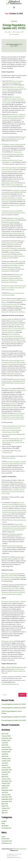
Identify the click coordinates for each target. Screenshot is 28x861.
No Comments (15, 34)
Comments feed (6, 841)
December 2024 (6, 749)
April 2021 (4, 788)
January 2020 (6, 794)
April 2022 (4, 776)
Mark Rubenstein (18, 667)
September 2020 (7, 790)
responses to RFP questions (12, 325)
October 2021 (5, 783)
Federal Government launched (12, 574)
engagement (18, 381)
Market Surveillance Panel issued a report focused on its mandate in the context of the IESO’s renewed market (13, 287)
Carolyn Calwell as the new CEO (10, 304)
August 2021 (5, 785)
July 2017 (4, 810)
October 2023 (6, 761)
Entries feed (5, 838)
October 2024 (6, 752)
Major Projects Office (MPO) (9, 575)
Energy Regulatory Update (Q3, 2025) (14, 26)
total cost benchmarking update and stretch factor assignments (12, 278)
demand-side (12, 438)
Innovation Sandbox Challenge (15, 265)
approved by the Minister (18, 312)
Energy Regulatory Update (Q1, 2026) (13, 704)
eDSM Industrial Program (8, 458)
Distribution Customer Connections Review (14, 144)
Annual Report (5, 271)
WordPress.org (6, 843)
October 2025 (6, 740)
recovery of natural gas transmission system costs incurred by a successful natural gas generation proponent (13, 336)
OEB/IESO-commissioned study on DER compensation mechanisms (13, 256)
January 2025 (6, 747)
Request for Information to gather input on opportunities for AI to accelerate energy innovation (13, 592)
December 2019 (6, 797)
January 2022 (6, 779)
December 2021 (6, 781)
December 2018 (6, 801)
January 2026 (6, 736)
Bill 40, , (13, 504)
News (3, 823)
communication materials (13, 244)
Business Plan (5, 312)
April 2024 (4, 756)
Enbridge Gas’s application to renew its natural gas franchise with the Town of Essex (14, 89)
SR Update (14, 21)
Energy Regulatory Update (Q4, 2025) (13, 707)
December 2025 (6, 738)
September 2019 (6, 799)
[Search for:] (9, 695)
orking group (6, 158)
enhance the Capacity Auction (18, 390)
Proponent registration (7, 319)
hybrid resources (19, 442)
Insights (4, 821)
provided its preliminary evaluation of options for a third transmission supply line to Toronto (13, 463)
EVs (18, 438)
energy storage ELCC (8, 442)
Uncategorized (6, 828)
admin (9, 32)
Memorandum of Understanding (13, 306)
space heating (9, 440)
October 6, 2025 (19, 32)
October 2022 (5, 772)
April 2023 (4, 765)
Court (3, 617)
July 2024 (4, 754)
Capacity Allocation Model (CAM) (11, 171)
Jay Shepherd (8, 667)
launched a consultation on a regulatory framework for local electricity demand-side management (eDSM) (13, 199)
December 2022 (6, 770)
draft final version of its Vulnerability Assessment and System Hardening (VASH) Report (13, 212)
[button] (14, 7)
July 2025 (4, 743)
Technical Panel (8, 388)
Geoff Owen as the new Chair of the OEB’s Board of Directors (13, 300)
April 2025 (4, 745)
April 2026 (4, 733)
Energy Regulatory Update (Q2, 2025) (13, 720)
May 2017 (4, 813)
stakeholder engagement (14, 374)
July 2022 (4, 774)
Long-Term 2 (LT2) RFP (16, 321)
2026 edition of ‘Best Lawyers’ (16, 669)
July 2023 (4, 763)
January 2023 (6, 767)
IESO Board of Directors (10, 404)
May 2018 (4, 804)
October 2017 (5, 808)
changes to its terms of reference (10, 407)
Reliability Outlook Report (9, 434)
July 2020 (4, 792)
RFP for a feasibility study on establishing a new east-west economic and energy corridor (12, 491)
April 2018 (4, 806)
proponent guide (11, 263)
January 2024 (6, 758)
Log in (3, 836)
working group (17, 152)
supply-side (19, 440)
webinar (21, 261)
